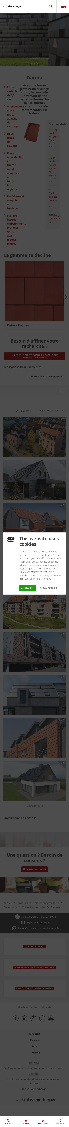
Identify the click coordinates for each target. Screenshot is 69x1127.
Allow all (27, 588)
